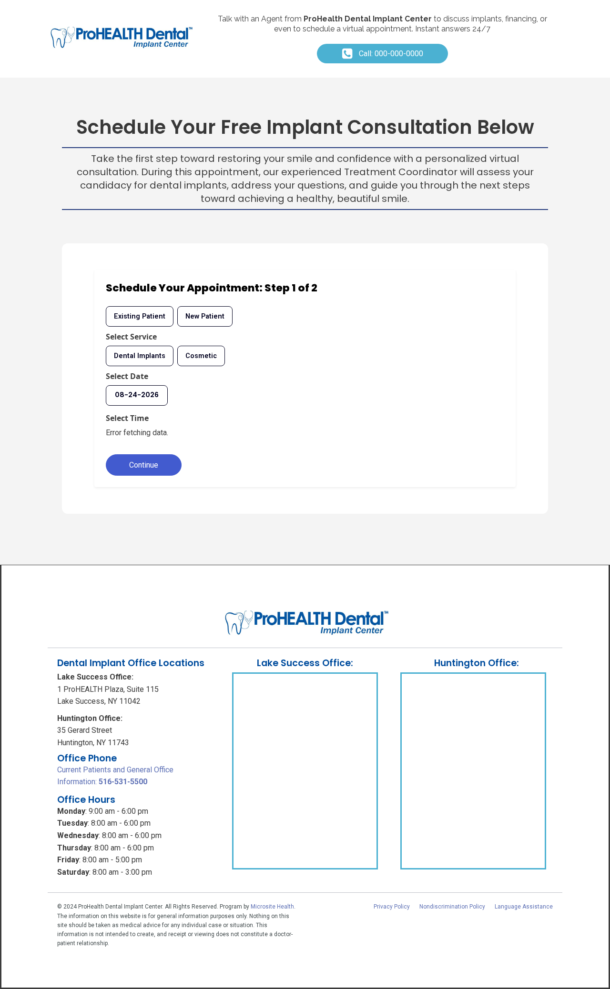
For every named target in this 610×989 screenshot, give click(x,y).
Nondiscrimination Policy (452, 906)
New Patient (204, 316)
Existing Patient (139, 316)
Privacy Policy (392, 906)
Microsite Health (272, 906)
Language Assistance (524, 906)
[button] (382, 54)
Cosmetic (201, 356)
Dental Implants (139, 356)
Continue (143, 465)
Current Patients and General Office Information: (115, 776)
